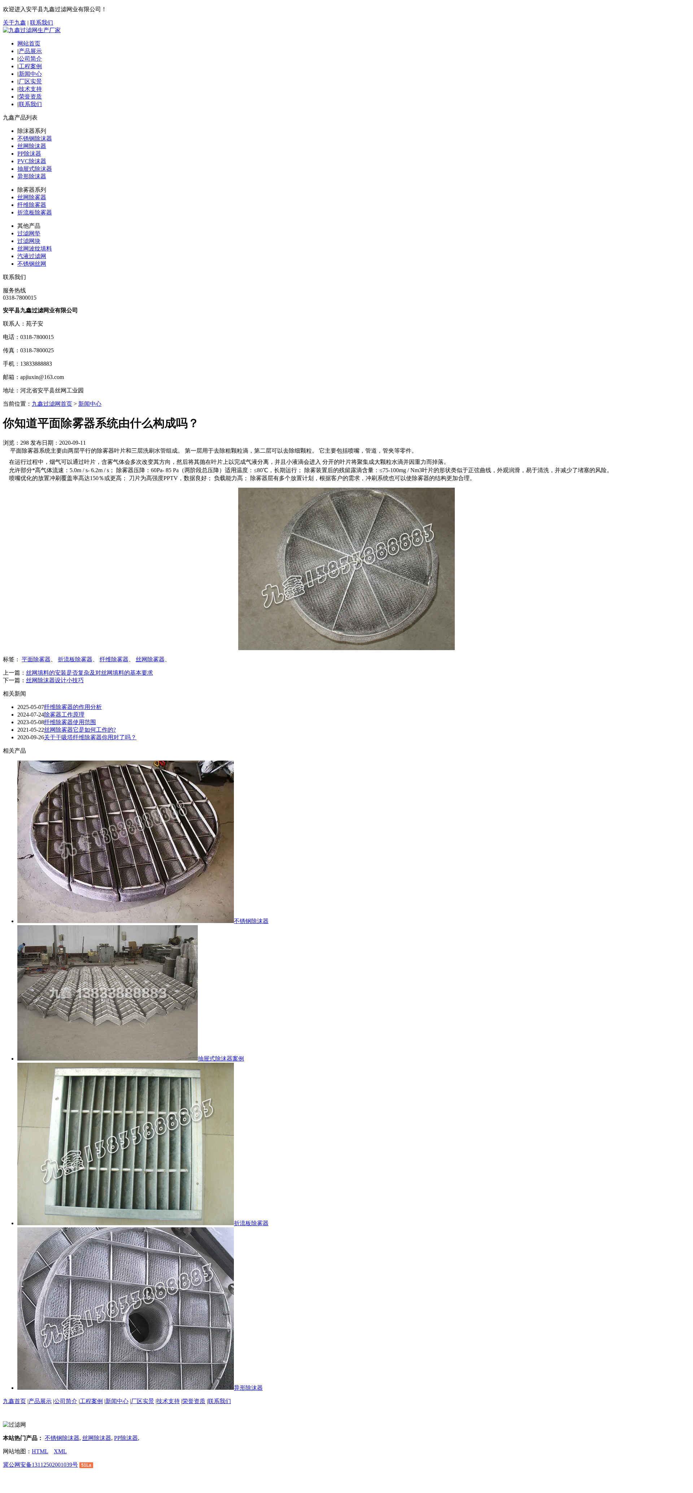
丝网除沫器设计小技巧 (55, 680)
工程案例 (30, 66)
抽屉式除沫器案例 (221, 1058)
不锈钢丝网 (31, 264)
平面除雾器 (36, 659)
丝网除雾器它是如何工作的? (80, 730)
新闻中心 (30, 74)
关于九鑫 (14, 22)
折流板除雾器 (34, 212)
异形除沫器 (31, 176)
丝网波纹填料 (34, 248)
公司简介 (30, 59)
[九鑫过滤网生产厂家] (32, 30)
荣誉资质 (30, 96)
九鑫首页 (14, 1401)
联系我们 (41, 22)
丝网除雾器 (31, 197)
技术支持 (30, 89)
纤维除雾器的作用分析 (73, 707)
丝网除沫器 (31, 146)
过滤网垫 (28, 233)
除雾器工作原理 (64, 714)
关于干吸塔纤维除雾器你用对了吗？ (90, 737)
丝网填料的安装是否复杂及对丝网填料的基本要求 (89, 673)
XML (60, 1451)
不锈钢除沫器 (34, 138)
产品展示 (30, 51)
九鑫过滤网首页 (52, 404)
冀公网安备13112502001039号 (40, 1465)
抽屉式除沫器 (34, 169)
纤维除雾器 (31, 205)
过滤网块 (28, 241)
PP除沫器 (29, 154)
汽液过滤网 (31, 256)
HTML (40, 1451)
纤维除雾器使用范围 (70, 722)
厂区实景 (30, 81)
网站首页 (28, 43)
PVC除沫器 (31, 161)
